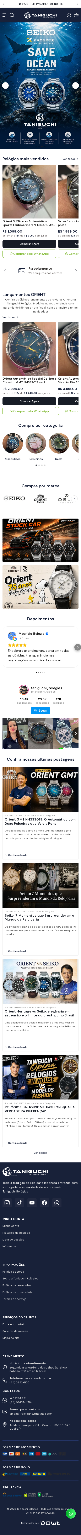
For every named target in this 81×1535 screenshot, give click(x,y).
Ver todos (69, 159)
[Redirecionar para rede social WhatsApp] (56, 1202)
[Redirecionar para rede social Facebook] (44, 1202)
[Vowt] (40, 1522)
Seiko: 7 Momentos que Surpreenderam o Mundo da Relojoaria (39, 917)
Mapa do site (11, 1338)
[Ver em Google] (12, 636)
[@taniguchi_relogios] (24, 690)
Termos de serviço (14, 1299)
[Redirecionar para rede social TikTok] (19, 1202)
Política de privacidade (17, 1292)
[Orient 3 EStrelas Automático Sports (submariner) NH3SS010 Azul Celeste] (29, 191)
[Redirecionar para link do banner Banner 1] (40, 540)
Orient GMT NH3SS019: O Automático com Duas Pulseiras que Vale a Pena (40, 821)
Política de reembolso (16, 1285)
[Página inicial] (40, 15)
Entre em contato (14, 1324)
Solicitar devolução (15, 1331)
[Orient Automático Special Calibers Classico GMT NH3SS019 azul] (29, 349)
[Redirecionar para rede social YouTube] (32, 1202)
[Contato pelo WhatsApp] (71, 1513)
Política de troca (13, 1271)
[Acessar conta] (69, 15)
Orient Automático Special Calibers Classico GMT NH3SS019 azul (29, 380)
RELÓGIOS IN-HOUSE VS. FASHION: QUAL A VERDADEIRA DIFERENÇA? (40, 1109)
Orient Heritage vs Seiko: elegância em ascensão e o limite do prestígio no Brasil (39, 1013)
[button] (3, 4)
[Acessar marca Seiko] (14, 499)
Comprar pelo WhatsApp (31, 254)
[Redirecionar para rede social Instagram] (7, 1202)
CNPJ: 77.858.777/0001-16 (40, 1513)
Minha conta (10, 1226)
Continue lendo (17, 855)
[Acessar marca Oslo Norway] (67, 499)
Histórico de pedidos (16, 1233)
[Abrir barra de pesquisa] (12, 15)
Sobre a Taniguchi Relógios (20, 1278)
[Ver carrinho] (76, 15)
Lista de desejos (13, 1239)
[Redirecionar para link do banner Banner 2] (40, 587)
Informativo (9, 1246)
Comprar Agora (29, 244)
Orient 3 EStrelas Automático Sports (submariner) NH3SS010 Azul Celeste (29, 224)
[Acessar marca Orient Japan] (40, 499)
